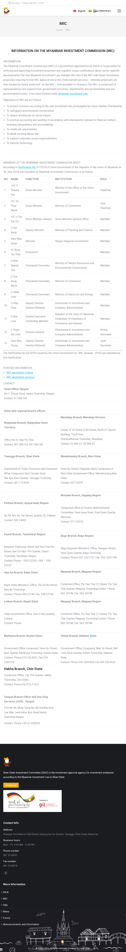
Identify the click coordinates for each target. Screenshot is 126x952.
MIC (5, 898)
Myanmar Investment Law (73, 93)
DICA (6, 892)
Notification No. (27, 167)
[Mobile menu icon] (119, 11)
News (6, 911)
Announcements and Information (21, 924)
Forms (6, 917)
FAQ (5, 905)
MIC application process (21, 377)
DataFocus (84, 948)
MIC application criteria (20, 372)
